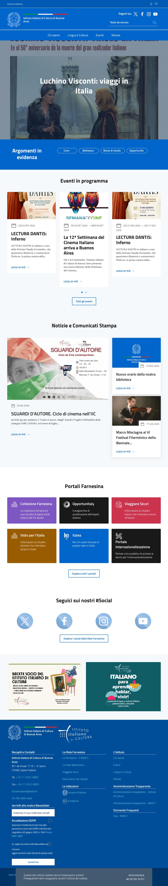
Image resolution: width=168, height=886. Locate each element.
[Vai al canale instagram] (148, 14)
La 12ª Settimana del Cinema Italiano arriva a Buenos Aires (84, 245)
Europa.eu (73, 801)
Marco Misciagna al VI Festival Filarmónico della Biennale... (136, 438)
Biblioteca (88, 149)
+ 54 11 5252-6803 (28, 784)
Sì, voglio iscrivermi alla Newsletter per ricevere (30, 844)
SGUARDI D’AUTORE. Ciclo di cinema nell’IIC (53, 413)
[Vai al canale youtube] (154, 14)
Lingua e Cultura (122, 772)
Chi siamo (118, 758)
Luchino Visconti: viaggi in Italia (84, 86)
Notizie (117, 779)
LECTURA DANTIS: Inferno (29, 236)
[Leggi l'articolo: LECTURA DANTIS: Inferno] (31, 205)
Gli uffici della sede (22, 798)
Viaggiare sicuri (70, 772)
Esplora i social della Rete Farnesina (84, 638)
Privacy (48, 832)
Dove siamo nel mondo (75, 779)
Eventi (116, 765)
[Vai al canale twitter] (135, 14)
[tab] (82, 292)
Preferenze (136, 875)
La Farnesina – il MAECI (75, 758)
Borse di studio (112, 149)
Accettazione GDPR (24, 820)
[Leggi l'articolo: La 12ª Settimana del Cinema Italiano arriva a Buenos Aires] (84, 205)
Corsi (66, 149)
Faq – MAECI (120, 816)
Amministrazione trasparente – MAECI (134, 803)
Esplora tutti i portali (84, 574)
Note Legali (17, 835)
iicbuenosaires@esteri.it (25, 791)
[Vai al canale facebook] (141, 14)
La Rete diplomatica (73, 765)
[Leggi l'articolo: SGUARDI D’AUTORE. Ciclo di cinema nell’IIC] (57, 369)
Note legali (14, 875)
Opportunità (136, 149)
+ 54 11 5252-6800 (27, 777)
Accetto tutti (135, 879)
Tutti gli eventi (84, 301)
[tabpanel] (31, 240)
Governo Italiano (15, 4)
